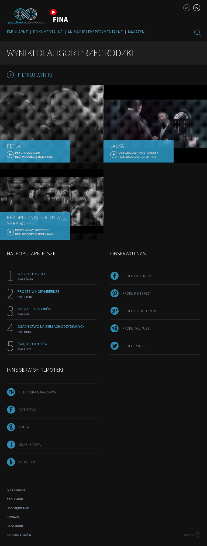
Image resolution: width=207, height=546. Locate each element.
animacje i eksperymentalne (95, 31)
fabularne (17, 31)
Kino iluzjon (30, 444)
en (186, 7)
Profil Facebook (136, 275)
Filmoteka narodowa (37, 392)
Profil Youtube (136, 328)
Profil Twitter (134, 345)
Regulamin (15, 499)
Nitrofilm (27, 462)
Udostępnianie (18, 508)
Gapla (24, 427)
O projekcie (16, 490)
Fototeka (27, 409)
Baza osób (15, 525)
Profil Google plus (139, 310)
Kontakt (13, 517)
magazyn (136, 31)
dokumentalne (48, 31)
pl (196, 7)
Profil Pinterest (136, 293)
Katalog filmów (19, 534)
